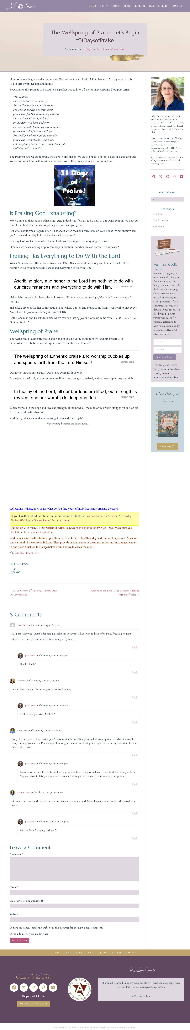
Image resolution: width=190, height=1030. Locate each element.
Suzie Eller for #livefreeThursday (77, 538)
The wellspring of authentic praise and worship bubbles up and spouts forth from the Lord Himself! (72, 359)
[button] (153, 176)
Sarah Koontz (23, 792)
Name (14, 887)
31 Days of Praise (102, 49)
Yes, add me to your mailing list (30, 933)
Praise (122, 49)
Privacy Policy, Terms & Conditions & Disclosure (120, 1027)
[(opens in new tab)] (79, 989)
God (114, 49)
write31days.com (68, 528)
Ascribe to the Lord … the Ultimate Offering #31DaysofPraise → (115, 592)
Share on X (127, 286)
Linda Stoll (22, 625)
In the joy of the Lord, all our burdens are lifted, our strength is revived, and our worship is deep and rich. (75, 394)
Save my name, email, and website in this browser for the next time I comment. (58, 927)
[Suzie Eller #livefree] (24, 552)
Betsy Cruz (22, 730)
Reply (135, 647)
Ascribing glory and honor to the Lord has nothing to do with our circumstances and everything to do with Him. (73, 283)
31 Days (87, 49)
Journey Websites (98, 1027)
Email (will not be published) (27, 900)
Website (14, 914)
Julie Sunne (30, 655)
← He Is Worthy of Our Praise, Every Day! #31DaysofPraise (33, 592)
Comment (16, 854)
